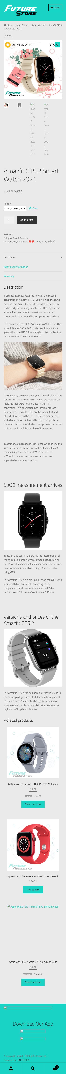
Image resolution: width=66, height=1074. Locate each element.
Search (33, 1068)
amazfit (12, 242)
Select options (33, 804)
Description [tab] (10, 257)
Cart (51, 1066)
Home (10, 25)
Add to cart (26, 219)
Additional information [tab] (16, 266)
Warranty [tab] (9, 276)
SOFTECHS (23, 1060)
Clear (35, 208)
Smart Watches (38, 25)
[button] (57, 44)
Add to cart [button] (33, 889)
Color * (7, 203)
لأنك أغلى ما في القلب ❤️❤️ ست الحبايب (36, 242)
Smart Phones (22, 25)
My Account (11, 1068)
